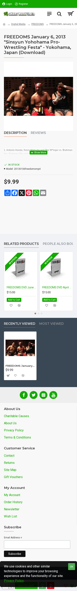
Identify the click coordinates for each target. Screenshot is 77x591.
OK (71, 566)
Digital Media (18, 24)
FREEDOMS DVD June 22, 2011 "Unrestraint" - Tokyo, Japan (21, 287)
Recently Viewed (19, 324)
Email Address (13, 538)
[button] (35, 313)
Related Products (21, 244)
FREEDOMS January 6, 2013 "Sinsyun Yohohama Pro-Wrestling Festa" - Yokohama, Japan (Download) (20, 365)
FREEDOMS (37, 24)
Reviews (38, 133)
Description (15, 133)
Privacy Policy (14, 580)
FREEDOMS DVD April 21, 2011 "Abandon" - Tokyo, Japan (57, 287)
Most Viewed (51, 324)
